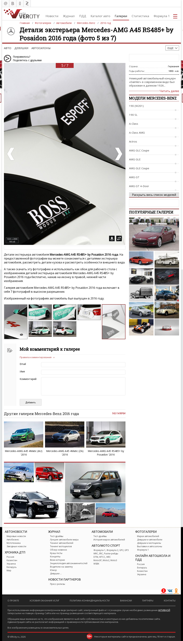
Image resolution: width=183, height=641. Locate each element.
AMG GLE (135, 159)
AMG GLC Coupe (139, 150)
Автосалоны (41, 48)
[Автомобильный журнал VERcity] (21, 13)
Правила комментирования (35, 357)
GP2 (121, 550)
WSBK (96, 563)
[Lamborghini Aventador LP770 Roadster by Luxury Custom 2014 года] (141, 276)
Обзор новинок (58, 549)
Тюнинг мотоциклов (61, 546)
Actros (133, 141)
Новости (52, 16)
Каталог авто (100, 16)
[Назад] (11, 154)
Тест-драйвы (56, 536)
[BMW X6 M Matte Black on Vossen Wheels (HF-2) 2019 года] (167, 293)
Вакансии (126, 600)
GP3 (127, 550)
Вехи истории (57, 559)
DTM (95, 556)
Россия (10, 556)
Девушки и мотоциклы (149, 543)
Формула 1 (162, 16)
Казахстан (12, 560)
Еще (170, 48)
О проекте (13, 600)
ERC (101, 553)
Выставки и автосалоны (149, 546)
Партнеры (147, 600)
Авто (7, 48)
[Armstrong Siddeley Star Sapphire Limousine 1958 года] (167, 310)
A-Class (133, 123)
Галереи (121, 16)
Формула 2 (112, 550)
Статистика (140, 16)
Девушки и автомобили (149, 539)
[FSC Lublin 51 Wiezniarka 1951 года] (141, 293)
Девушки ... (56, 573)
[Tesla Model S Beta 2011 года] (154, 234)
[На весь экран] (119, 238)
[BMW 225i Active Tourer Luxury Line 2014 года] (141, 310)
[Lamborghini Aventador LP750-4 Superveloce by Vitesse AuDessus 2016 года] (167, 327)
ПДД (82, 16)
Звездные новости (16, 546)
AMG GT (134, 177)
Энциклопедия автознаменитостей (68, 563)
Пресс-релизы (57, 584)
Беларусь (12, 567)
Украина (11, 563)
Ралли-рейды (111, 553)
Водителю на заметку (61, 566)
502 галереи (118, 413)
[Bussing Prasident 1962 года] (167, 259)
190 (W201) (136, 106)
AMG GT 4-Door (139, 186)
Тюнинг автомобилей (61, 543)
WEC (108, 556)
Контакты (169, 600)
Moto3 (113, 560)
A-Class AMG (137, 132)
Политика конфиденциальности (90, 600)
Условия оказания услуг (44, 600)
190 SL (133, 114)
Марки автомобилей (148, 536)
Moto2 (106, 560)
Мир (9, 570)
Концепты (55, 556)
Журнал (69, 16)
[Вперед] (118, 154)
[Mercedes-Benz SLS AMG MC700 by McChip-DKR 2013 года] (167, 276)
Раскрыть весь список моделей (154, 195)
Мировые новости (16, 536)
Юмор (53, 570)
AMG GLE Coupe (139, 168)
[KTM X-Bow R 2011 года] (141, 327)
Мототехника (14, 543)
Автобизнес (13, 539)
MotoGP (97, 560)
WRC (95, 553)
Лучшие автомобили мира (64, 539)
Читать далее (169, 91)
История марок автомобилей (109, 539)
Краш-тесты (56, 553)
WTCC (102, 556)
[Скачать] (112, 238)
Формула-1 (99, 550)
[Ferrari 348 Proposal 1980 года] (141, 259)
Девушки (21, 48)
